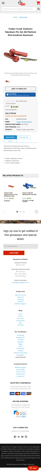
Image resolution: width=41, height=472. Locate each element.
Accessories (20, 320)
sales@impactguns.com (20, 282)
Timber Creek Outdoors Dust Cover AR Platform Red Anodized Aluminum (11, 195)
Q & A (10, 141)
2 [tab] (20, 212)
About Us (20, 297)
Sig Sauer (20, 342)
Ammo (20, 316)
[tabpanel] (11, 193)
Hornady (20, 340)
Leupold (20, 351)
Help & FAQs (20, 370)
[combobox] (19, 9)
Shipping (20, 299)
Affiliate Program (20, 304)
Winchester (20, 348)
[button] (21, 414)
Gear (20, 323)
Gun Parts (20, 318)
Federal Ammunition (20, 353)
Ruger (20, 344)
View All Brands (20, 357)
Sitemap (20, 301)
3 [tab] (24, 212)
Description (10, 137)
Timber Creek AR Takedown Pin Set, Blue (29, 193)
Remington (20, 355)
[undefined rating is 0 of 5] (10, 101)
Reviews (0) (24, 137)
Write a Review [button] (11, 103)
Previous (4, 211)
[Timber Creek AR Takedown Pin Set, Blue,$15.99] (29, 186)
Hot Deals (20, 325)
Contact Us (20, 376)
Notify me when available (15, 116)
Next (36, 211)
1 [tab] (17, 212)
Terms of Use (20, 372)
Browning (20, 335)
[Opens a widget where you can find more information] (33, 468)
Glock (20, 346)
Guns (20, 314)
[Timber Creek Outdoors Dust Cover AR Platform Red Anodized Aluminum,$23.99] (11, 186)
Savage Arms (20, 337)
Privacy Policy (20, 374)
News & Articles (20, 295)
